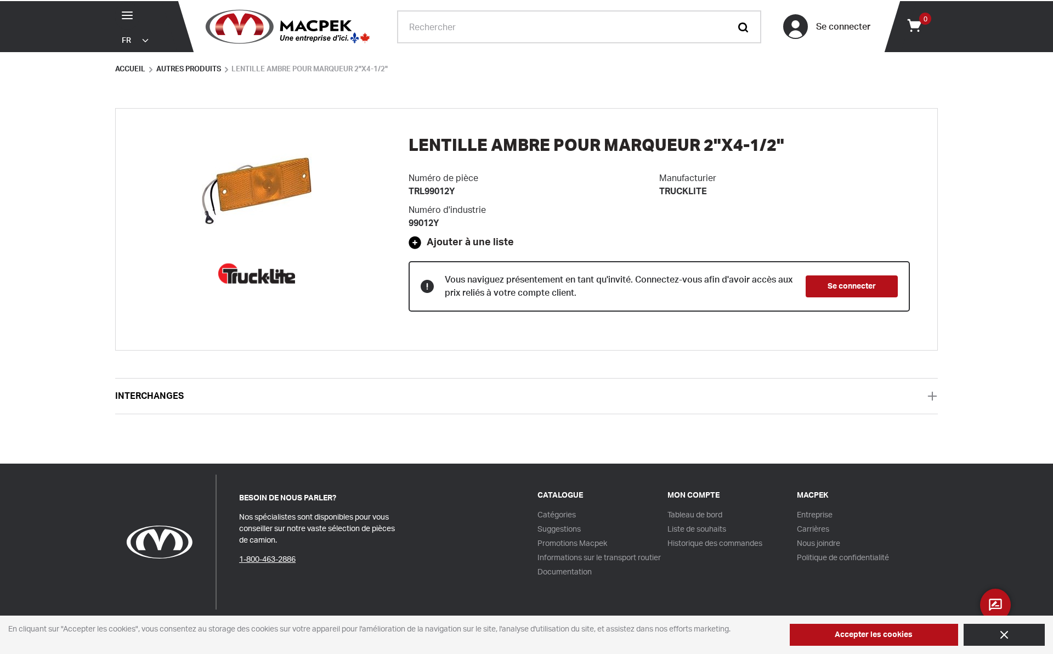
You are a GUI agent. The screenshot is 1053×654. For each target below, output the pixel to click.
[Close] (1004, 635)
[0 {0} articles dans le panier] (913, 24)
